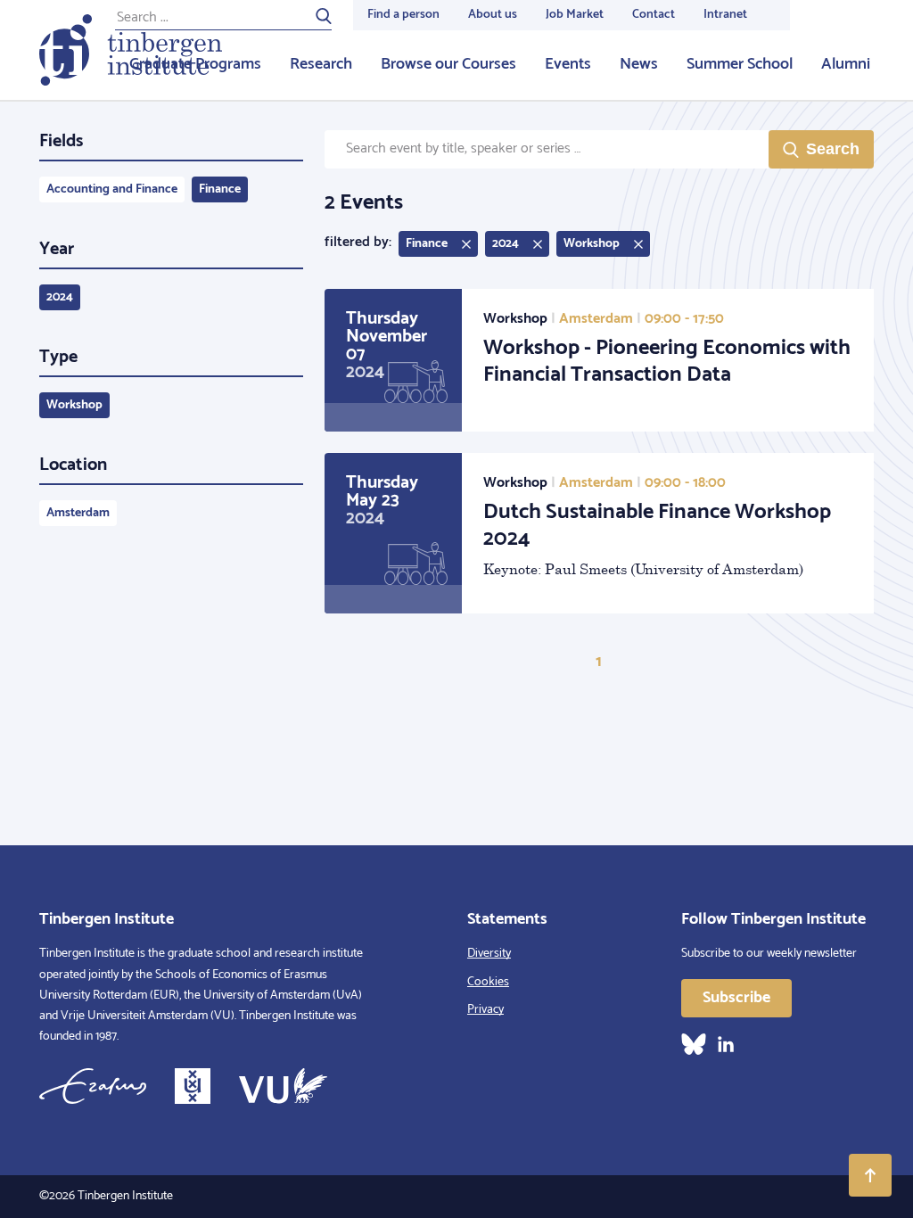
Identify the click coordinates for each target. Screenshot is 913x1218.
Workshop (74, 405)
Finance (220, 189)
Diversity (489, 953)
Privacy (485, 1010)
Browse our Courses (448, 64)
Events (568, 64)
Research (321, 64)
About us (492, 14)
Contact (653, 14)
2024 (59, 297)
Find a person (403, 14)
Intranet (725, 14)
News (639, 64)
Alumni (845, 64)
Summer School (740, 64)
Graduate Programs (195, 64)
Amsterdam (78, 513)
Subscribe (736, 997)
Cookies (488, 982)
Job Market (575, 14)
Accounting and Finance (111, 189)
